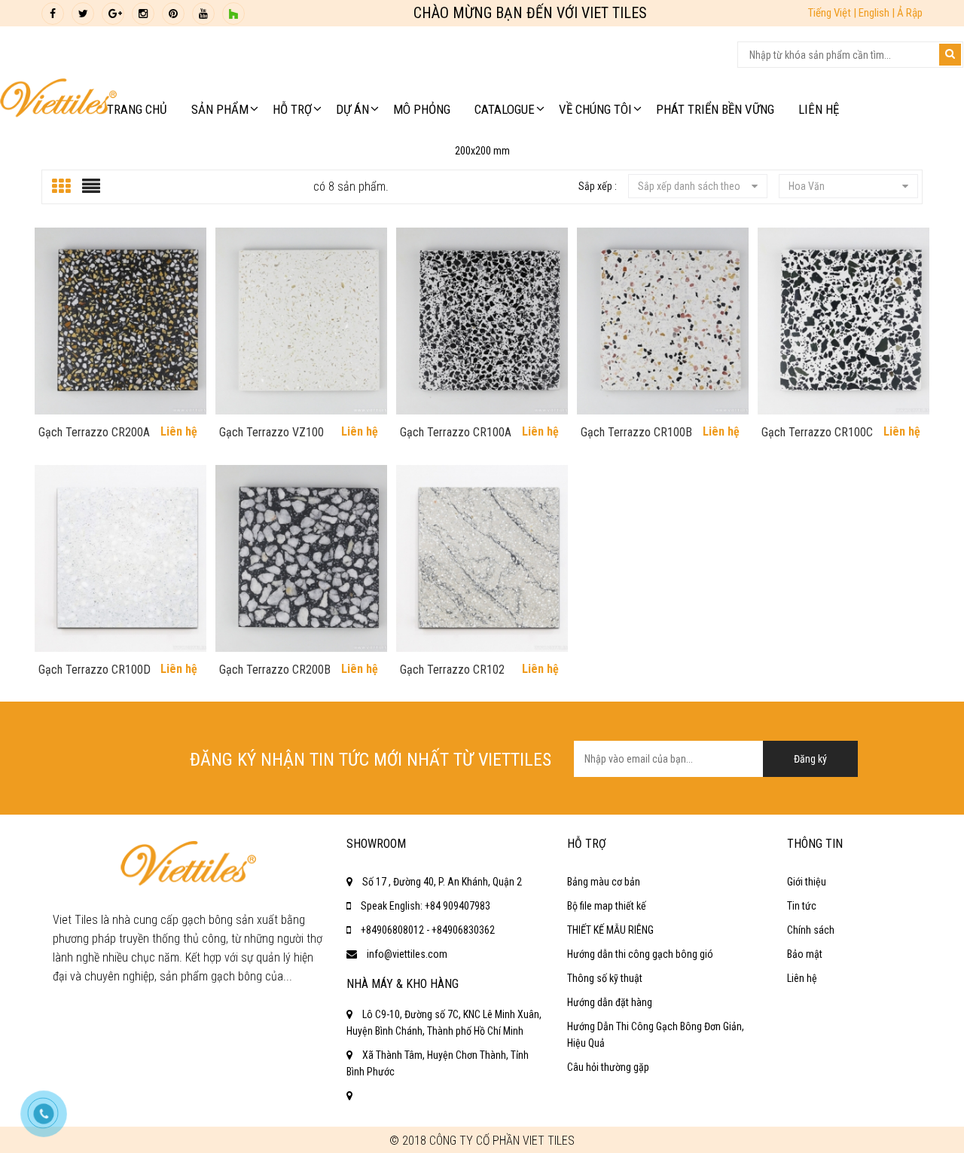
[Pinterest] (173, 13)
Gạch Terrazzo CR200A (94, 432)
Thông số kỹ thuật (604, 978)
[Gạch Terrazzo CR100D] (120, 558)
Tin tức (801, 906)
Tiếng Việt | (833, 13)
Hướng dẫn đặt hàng (609, 1002)
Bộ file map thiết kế (606, 906)
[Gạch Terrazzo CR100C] (843, 321)
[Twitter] (83, 13)
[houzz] (233, 13)
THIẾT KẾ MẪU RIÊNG (610, 930)
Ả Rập (910, 13)
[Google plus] (113, 13)
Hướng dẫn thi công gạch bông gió (640, 954)
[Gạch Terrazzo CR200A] (120, 321)
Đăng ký (810, 759)
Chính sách (810, 930)
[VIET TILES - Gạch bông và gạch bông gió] (58, 102)
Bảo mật (804, 954)
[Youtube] (203, 13)
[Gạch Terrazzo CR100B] (663, 321)
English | (878, 13)
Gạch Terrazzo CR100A (455, 432)
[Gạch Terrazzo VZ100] (301, 321)
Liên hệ (802, 978)
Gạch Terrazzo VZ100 (271, 432)
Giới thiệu (806, 882)
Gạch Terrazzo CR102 (452, 669)
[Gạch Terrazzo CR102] (482, 558)
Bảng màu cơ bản (603, 882)
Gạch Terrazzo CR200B (275, 669)
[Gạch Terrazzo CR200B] (301, 558)
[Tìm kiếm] (950, 55)
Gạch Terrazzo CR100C (817, 432)
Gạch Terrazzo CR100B (636, 432)
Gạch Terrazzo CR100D (94, 669)
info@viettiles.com (407, 954)
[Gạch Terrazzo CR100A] (482, 321)
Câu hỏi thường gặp (608, 1067)
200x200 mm (482, 151)
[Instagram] (143, 13)
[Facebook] (52, 13)
